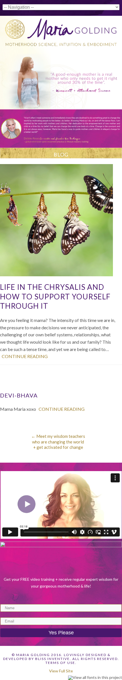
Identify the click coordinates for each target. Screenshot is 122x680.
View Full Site (61, 670)
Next (117, 126)
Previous (4, 126)
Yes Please (61, 632)
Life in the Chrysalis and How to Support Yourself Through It (55, 296)
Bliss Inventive (52, 659)
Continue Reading (25, 356)
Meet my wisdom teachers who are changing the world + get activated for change (58, 442)
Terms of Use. (61, 663)
